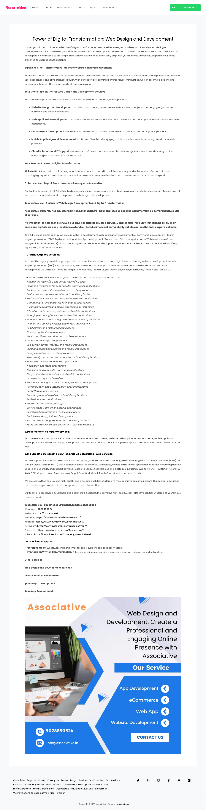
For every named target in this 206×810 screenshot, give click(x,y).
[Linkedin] (148, 780)
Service (107, 7)
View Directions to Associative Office (34, 792)
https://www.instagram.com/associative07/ (62, 525)
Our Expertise (96, 780)
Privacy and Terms (58, 780)
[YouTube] (179, 780)
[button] (83, 7)
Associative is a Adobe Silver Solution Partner (81, 788)
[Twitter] (138, 780)
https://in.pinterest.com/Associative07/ (58, 517)
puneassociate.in (73, 784)
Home (35, 7)
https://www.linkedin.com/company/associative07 (62, 534)
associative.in (64, 7)
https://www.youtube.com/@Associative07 (60, 521)
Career (61, 792)
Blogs (73, 780)
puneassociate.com (96, 784)
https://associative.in (47, 513)
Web (79, 7)
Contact (48, 7)
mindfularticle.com (43, 788)
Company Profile (34, 784)
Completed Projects (24, 780)
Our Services (113, 780)
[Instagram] (158, 780)
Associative (124, 804)
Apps (92, 7)
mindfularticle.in (22, 788)
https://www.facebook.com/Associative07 (60, 530)
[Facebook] (168, 780)
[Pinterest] (189, 780)
